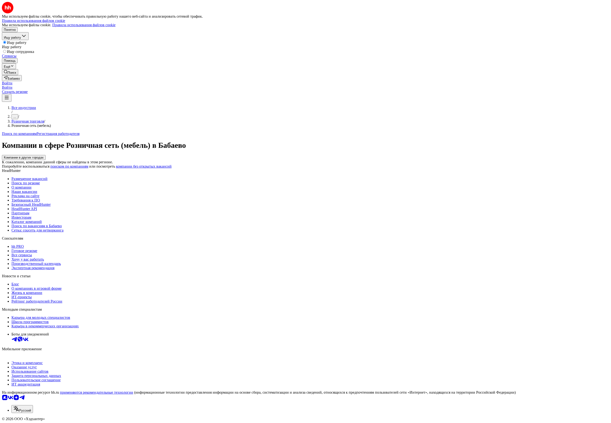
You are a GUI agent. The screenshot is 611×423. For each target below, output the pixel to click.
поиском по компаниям (69, 166)
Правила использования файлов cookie (84, 25)
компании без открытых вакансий (144, 166)
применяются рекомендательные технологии (96, 392)
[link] (10, 72)
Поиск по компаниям (19, 134)
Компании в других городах (24, 157)
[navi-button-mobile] (6, 98)
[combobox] (22, 409)
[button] (7, 83)
